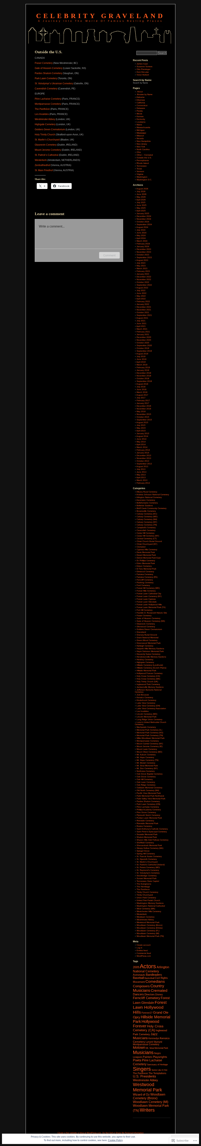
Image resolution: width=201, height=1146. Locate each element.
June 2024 (141, 233)
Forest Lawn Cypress (146, 599)
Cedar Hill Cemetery (145, 533)
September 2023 (144, 257)
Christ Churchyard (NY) (147, 544)
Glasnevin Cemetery (46, 144)
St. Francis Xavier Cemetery (149, 856)
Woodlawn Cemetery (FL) (148, 931)
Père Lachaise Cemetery (48, 98)
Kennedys (153, 1038)
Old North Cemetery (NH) (148, 790)
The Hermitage (143, 887)
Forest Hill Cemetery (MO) (148, 588)
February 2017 (143, 400)
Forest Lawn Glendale (147, 602)
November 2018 (144, 376)
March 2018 (142, 392)
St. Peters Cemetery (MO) (148, 867)
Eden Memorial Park (146, 563)
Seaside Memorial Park (147, 834)
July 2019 (141, 356)
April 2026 (141, 200)
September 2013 (144, 464)
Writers (147, 1110)
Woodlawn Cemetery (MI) (148, 933)
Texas (139, 169)
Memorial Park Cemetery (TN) (150, 735)
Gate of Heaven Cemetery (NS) (151, 621)
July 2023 (141, 263)
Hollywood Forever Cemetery (150, 673)
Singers (142, 1069)
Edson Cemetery (144, 566)
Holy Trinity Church (45, 134)
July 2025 (141, 202)
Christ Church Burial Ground (149, 541)
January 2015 (143, 433)
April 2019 (141, 362)
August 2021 (142, 318)
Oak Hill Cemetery (145, 779)
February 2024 (143, 244)
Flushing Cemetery (145, 582)
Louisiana (141, 122)
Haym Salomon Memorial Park (150, 651)
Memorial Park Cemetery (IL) (149, 730)
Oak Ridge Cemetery (146, 785)
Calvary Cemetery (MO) (147, 516)
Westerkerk (41, 160)
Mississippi (141, 133)
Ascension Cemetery (145, 500)
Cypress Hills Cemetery (147, 549)
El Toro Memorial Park (146, 569)
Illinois (139, 114)
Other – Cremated (145, 155)
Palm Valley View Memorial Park (151, 799)
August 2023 (142, 260)
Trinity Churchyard (145, 895)
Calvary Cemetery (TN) (147, 525)
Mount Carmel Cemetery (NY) (150, 744)
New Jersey (142, 144)
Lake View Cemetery (146, 703)
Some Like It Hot (159, 1070)
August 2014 (142, 436)
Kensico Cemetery (145, 697)
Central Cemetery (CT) (147, 538)
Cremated (141, 547)
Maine (139, 125)
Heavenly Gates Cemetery (148, 654)
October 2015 (143, 417)
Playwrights (160, 1056)
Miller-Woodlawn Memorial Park (150, 738)
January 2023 (143, 274)
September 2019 (144, 351)
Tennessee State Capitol (148, 881)
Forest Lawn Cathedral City (149, 593)
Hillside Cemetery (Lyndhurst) (150, 665)
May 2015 (141, 428)
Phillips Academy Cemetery (149, 810)
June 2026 (141, 194)
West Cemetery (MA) (146, 909)
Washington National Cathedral (151, 906)
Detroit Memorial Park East (149, 558)
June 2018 (141, 389)
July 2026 (141, 191)
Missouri (140, 136)
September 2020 (144, 345)
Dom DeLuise (143, 72)
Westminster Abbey (45, 119)
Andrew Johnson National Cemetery (152, 494)
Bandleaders (154, 974)
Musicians (143, 1052)
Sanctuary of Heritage (157, 1064)
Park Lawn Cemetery (46, 78)
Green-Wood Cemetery (147, 640)
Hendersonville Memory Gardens (151, 657)
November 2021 (144, 310)
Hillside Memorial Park (146, 670)
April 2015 (141, 431)
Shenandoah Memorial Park (149, 845)
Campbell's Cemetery (146, 527)
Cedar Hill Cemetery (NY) (148, 536)
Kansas (140, 116)
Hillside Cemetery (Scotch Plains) (151, 668)
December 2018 (144, 373)
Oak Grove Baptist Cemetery (150, 774)
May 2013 (141, 475)
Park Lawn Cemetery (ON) (148, 804)
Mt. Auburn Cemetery (146, 755)
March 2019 (142, 365)
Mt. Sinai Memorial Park (147, 766)
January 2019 (143, 370)
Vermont (140, 171)
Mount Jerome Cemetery (48, 150)
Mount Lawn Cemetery (147, 749)
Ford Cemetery (143, 585)
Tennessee (142, 166)
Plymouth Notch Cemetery (148, 815)
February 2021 (143, 332)
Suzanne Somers (144, 66)
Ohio (139, 152)
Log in (139, 948)
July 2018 (141, 387)
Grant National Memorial (147, 637)
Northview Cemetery (146, 771)
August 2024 (142, 227)
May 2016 (141, 411)
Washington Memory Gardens (150, 903)
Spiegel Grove (143, 851)
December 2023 (144, 249)
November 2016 (144, 409)
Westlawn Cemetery (145, 917)
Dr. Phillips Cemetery (146, 560)
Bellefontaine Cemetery (147, 503)
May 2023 (141, 266)
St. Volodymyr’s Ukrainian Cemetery (54, 83)
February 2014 (143, 450)
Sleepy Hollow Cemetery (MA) (150, 848)
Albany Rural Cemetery (146, 492)
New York (141, 147)
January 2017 (143, 403)
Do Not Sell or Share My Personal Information (123, 1133)
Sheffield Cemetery (145, 843)
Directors (149, 994)
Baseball (138, 977)
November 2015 (144, 414)
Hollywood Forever (146, 1023)
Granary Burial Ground (147, 635)
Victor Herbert (143, 75)
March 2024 (142, 241)
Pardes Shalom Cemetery (48, 73)
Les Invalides (42, 114)
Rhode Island (143, 163)
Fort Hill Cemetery (145, 610)
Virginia (140, 174)
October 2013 (143, 461)
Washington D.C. (144, 180)
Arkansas (140, 100)
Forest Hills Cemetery (146, 591)
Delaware (141, 108)
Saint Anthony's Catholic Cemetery (152, 829)
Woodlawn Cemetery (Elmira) (150, 928)
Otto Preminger (143, 69)
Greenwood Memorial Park (149, 643)
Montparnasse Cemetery (48, 104)
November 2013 (144, 458)
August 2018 (142, 384)
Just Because (143, 695)
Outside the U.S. (144, 158)
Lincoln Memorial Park (146, 717)
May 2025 (141, 208)
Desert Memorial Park (146, 555)
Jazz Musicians (145, 1036)
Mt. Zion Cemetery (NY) (147, 768)
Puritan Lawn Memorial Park (149, 818)
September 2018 (144, 381)
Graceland (141, 632)
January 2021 (143, 334)
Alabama (140, 97)
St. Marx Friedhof (44, 170)
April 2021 (141, 326)
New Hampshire (144, 141)
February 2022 (143, 301)
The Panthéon (42, 109)
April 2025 (141, 211)
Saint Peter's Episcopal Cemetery (152, 832)
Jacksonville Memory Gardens (150, 687)
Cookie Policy (115, 1140)
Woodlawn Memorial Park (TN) (150, 936)
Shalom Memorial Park (147, 837)
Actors (148, 966)
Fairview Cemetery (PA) (147, 577)
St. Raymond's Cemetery (148, 870)
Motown (139, 1048)
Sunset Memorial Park (146, 878)
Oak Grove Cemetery (146, 777)
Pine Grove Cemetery (146, 812)
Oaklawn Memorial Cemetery (149, 788)
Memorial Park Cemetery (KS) (150, 733)
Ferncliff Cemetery (145, 580)
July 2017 (141, 398)
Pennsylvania (143, 160)
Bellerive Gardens (145, 505)
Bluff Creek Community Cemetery (151, 508)
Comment (109, 255)
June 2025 (141, 205)
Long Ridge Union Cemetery (149, 719)
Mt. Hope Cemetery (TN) (147, 760)
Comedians (155, 981)
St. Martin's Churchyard (147, 862)
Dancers (138, 994)
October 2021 (143, 312)
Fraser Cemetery (44, 63)
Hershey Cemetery (145, 659)
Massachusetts (143, 127)
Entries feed (142, 950)
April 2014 (141, 444)
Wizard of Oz (141, 1094)
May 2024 (141, 235)
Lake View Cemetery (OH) (148, 706)
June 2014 (141, 439)
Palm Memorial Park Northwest (150, 796)
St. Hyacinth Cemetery (147, 859)
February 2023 (143, 271)
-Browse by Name (145, 94)
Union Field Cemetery (146, 898)
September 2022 (144, 285)
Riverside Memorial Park (147, 823)
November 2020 (144, 340)
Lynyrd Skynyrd (154, 1042)
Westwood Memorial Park (148, 922)
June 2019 (141, 359)
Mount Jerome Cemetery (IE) (150, 746)
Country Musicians (148, 988)
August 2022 (142, 288)
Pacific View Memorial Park (149, 793)
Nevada (140, 138)
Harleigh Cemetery (145, 646)
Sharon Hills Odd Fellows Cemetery (152, 840)
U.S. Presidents (144, 1076)
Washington (142, 177)
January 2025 (143, 213)
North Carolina (143, 149)
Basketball (149, 978)
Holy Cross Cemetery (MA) (148, 679)
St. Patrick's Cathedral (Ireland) (151, 865)
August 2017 (142, 395)
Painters (147, 1056)
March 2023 (142, 268)
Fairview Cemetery (145, 574)
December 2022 (144, 277)
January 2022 (143, 304)
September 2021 (144, 315)
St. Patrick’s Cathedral (46, 155)
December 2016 (144, 406)
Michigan (141, 130)
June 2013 (141, 472)
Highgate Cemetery (45, 124)
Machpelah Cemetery (146, 727)
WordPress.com (144, 956)
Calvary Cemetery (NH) (147, 519)
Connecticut (142, 105)
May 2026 (141, 197)
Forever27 (147, 1013)
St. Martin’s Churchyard (47, 139)
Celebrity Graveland (100, 15)
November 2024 (144, 219)
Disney (159, 994)
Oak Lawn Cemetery (146, 782)
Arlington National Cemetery (149, 497)
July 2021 (141, 321)
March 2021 (142, 329)
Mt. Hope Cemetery (145, 757)
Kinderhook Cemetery (146, 700)
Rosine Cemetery (144, 826)
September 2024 (144, 224)
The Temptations (157, 1073)
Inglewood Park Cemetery (148, 684)
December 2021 (144, 307)
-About (140, 92)
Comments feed (144, 953)
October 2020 (143, 343)
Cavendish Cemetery (46, 88)
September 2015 (144, 420)
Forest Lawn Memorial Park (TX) (151, 607)
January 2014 (143, 453)
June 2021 (141, 323)
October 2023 (143, 255)
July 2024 (141, 230)
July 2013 (141, 469)
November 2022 (144, 279)
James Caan (142, 64)
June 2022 (141, 293)
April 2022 (141, 299)
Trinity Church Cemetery (147, 892)
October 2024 (143, 222)
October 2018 (143, 378)
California (141, 103)
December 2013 (144, 455)
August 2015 (142, 422)
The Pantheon (143, 889)
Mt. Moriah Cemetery (146, 763)
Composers (141, 986)
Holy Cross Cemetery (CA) (148, 676)
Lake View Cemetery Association (151, 708)
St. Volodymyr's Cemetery (148, 873)
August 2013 (142, 466)
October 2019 (143, 348)
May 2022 (141, 296)
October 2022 (143, 282)
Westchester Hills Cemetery (149, 911)
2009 (136, 967)
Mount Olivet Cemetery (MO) (149, 752)
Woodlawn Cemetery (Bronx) (149, 925)
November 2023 (144, 252)
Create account (144, 945)
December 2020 (144, 337)
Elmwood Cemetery (145, 571)
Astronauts (139, 974)
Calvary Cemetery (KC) (147, 514)
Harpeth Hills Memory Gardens (150, 648)
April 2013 (141, 477)
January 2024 (143, 246)
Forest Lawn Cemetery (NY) (149, 596)
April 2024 (141, 238)
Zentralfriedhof (43, 165)
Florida (140, 111)
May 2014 (141, 442)
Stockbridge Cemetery (147, 876)
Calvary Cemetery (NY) (147, 522)
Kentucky (141, 119)
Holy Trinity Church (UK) (147, 681)
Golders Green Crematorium (50, 129)
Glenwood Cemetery (146, 626)
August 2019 (142, 354)
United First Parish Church (148, 900)
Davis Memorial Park (146, 552)
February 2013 (143, 483)
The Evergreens (144, 884)
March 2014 (142, 447)
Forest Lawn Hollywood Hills (149, 604)
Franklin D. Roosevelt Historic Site (152, 613)
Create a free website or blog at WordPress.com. (79, 1133)
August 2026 (142, 189)
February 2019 (143, 367)
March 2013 (142, 480)
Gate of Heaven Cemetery (48, 68)
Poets (137, 1060)
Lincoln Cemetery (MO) (147, 714)
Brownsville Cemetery (146, 511)
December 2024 (144, 216)
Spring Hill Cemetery (146, 854)
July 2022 (141, 290)
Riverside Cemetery (145, 821)
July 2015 (141, 425)
